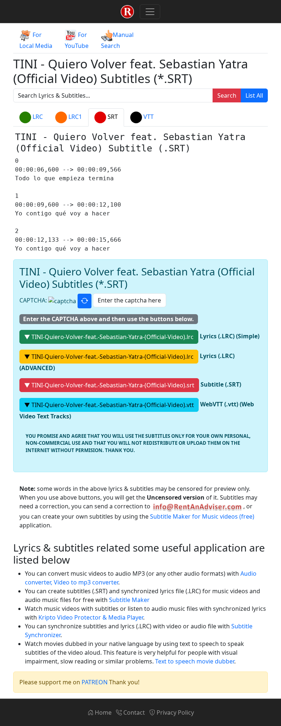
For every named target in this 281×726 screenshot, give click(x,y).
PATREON (95, 682)
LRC (37, 117)
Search (226, 95)
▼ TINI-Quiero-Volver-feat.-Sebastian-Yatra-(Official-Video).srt (109, 385)
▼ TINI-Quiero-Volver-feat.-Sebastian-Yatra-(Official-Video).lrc (109, 337)
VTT (148, 117)
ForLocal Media (35, 40)
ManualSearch (117, 40)
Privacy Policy (174, 712)
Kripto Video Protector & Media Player (90, 617)
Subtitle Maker (129, 600)
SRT (112, 117)
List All (254, 95)
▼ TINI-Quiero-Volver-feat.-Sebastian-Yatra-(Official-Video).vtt (109, 405)
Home (102, 712)
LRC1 (74, 117)
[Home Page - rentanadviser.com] (127, 11)
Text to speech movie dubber (194, 661)
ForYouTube (77, 40)
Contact (133, 712)
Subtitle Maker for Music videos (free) (202, 516)
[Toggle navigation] (150, 11)
